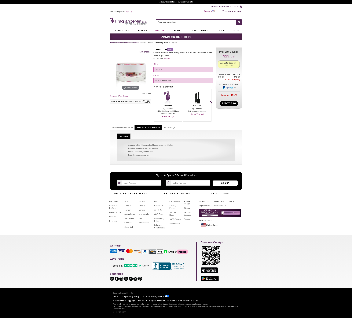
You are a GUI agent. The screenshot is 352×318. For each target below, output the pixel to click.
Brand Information (122, 127)
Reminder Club (220, 206)
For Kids (142, 201)
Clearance (128, 223)
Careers (187, 219)
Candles (142, 210)
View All (163, 87)
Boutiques (113, 221)
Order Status (225, 6)
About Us (158, 210)
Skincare (143, 31)
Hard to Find (143, 223)
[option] (183, 69)
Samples (127, 206)
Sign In (214, 6)
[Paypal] (145, 251)
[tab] (122, 127)
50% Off (127, 201)
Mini (140, 218)
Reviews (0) (169, 127)
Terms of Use (119, 296)
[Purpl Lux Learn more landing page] (220, 214)
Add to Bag (229, 103)
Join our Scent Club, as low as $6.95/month (176, 2)
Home (112, 43)
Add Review (123, 96)
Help (236, 6)
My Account (204, 201)
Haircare (176, 31)
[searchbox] (196, 22)
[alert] (211, 11)
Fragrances (122, 31)
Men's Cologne (115, 212)
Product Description (148, 127)
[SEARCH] (239, 22)
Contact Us (158, 206)
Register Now (204, 206)
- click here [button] (176, 36)
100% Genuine (175, 219)
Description (123, 136)
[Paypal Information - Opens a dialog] (229, 87)
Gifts (236, 31)
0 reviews (114, 96)
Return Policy (174, 201)
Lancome (128, 43)
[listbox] (183, 69)
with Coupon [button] (228, 52)
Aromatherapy (130, 214)
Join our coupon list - (121, 12)
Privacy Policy (132, 296)
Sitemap (187, 208)
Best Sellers (129, 218)
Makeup (159, 31)
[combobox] (199, 22)
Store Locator (174, 224)
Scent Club (128, 227)
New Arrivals (144, 214)
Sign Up (225, 183)
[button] (130, 101)
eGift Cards (158, 214)
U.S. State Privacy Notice (152, 296)
